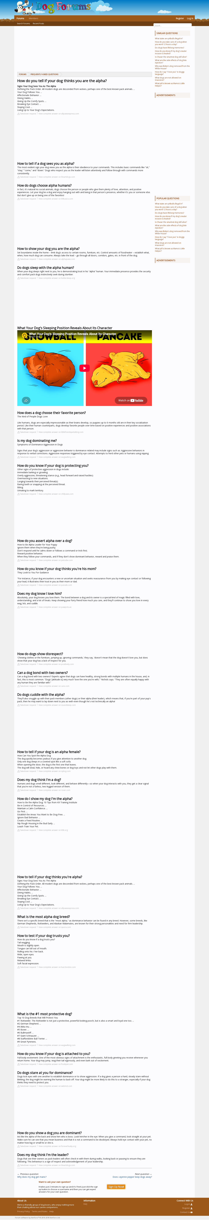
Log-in (187, 1204)
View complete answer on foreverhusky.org (57, 1146)
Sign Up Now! (116, 1186)
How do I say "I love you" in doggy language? (169, 73)
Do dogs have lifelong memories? (169, 47)
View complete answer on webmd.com (55, 1086)
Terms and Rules (39, 1211)
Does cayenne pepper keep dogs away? (132, 1176)
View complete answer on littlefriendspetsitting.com (61, 432)
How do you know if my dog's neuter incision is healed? (171, 52)
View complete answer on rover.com (54, 790)
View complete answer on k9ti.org (53, 830)
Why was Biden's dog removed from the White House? (172, 67)
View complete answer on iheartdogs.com (57, 177)
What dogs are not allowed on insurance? (168, 78)
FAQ (85, 1204)
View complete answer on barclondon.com (57, 967)
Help (51, 1211)
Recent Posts (38, 23)
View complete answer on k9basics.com (56, 198)
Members (33, 18)
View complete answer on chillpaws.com (56, 494)
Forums (20, 18)
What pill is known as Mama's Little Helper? (170, 84)
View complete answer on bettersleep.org (57, 278)
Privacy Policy (23, 1211)
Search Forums (23, 23)
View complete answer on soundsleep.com (57, 705)
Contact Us (185, 1212)
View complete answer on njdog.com (55, 771)
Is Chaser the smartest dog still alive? (171, 57)
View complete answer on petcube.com (56, 560)
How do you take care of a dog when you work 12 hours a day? (171, 43)
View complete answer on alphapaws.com (57, 259)
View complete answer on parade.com (55, 585)
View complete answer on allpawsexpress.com (59, 113)
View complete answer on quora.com (55, 927)
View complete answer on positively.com (56, 664)
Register (180, 18)
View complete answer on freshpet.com (56, 1064)
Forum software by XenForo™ (37, 1217)
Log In (190, 18)
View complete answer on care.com (54, 686)
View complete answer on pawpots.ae (55, 607)
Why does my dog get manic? (32, 1176)
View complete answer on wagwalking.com (57, 457)
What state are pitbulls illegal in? (169, 38)
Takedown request (28, 113)
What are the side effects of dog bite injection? (171, 61)
